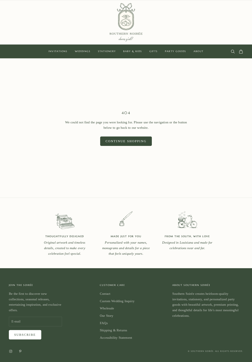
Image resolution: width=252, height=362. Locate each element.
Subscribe (25, 335)
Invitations (58, 51)
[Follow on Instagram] (11, 351)
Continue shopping (126, 141)
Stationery (107, 51)
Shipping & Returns (113, 330)
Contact (105, 294)
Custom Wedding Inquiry (117, 301)
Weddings (83, 51)
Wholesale (107, 308)
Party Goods (175, 51)
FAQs (104, 323)
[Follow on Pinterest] (20, 351)
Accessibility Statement (116, 337)
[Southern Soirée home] (126, 22)
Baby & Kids (132, 51)
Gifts (153, 51)
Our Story (106, 315)
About (199, 51)
